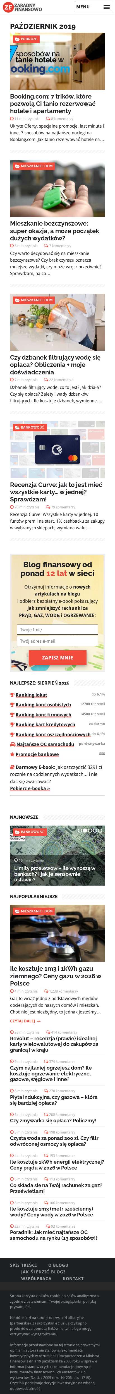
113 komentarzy (62, 1179)
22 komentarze (61, 380)
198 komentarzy (62, 1132)
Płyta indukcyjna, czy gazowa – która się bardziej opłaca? (53, 1100)
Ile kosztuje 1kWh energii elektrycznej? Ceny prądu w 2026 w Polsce (57, 1165)
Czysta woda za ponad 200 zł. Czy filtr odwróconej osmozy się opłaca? (54, 1141)
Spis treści (23, 1265)
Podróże (29, 39)
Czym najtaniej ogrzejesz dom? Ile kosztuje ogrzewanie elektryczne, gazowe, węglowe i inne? (51, 1073)
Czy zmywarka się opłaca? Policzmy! (53, 1120)
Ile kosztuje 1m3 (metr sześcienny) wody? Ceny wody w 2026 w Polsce (51, 1212)
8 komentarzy (62, 119)
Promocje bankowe (37, 754)
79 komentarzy (63, 507)
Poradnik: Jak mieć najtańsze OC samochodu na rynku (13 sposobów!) (53, 1235)
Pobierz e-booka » (30, 788)
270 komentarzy (62, 1091)
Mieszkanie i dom (36, 166)
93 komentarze (63, 1226)
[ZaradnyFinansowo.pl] (22, 6)
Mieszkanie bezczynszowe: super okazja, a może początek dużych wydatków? (54, 231)
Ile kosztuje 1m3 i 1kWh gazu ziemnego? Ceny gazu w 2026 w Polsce (55, 976)
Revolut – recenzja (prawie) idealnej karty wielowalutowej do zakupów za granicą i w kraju (54, 1044)
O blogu (58, 1265)
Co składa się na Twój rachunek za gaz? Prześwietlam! (56, 1188)
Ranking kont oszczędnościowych (53, 734)
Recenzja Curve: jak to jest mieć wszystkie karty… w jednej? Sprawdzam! (56, 492)
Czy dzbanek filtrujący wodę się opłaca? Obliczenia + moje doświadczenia (55, 365)
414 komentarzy (64, 1032)
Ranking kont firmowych (43, 715)
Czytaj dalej (22, 1021)
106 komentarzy (62, 1203)
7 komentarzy (60, 246)
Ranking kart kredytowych (45, 724)
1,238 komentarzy (63, 991)
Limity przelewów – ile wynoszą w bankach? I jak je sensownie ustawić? (54, 874)
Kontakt (73, 1278)
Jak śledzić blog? (43, 1272)
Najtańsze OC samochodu (45, 744)
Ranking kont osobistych (43, 704)
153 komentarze (62, 1156)
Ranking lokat (31, 695)
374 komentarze (62, 1062)
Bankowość (33, 427)
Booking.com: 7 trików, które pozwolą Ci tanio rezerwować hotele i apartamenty (52, 104)
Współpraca (36, 1278)
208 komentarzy (62, 1115)
